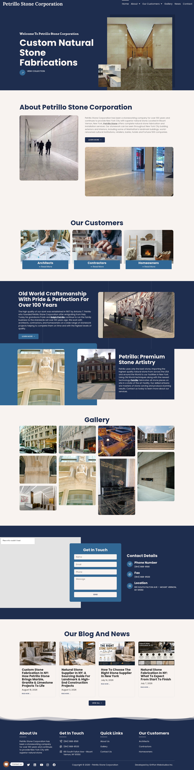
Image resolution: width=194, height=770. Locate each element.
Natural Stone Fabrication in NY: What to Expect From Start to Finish (156, 674)
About (134, 3)
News (178, 3)
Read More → (26, 694)
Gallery (168, 3)
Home (125, 3)
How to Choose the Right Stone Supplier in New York (116, 673)
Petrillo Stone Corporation (33, 4)
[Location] (130, 586)
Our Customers (151, 3)
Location (141, 583)
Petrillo (134, 380)
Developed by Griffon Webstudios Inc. (154, 764)
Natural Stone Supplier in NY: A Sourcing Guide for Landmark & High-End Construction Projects (76, 678)
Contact (187, 3)
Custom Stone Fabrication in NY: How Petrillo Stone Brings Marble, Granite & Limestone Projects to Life (37, 678)
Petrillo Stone (110, 123)
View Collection (36, 71)
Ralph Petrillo (58, 317)
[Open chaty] (6, 764)
